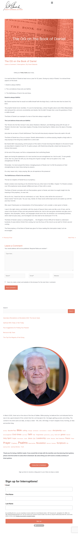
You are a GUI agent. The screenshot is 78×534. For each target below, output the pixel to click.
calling (25, 430)
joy (34, 438)
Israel (25, 438)
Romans (54, 443)
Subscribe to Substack (39, 465)
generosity (47, 434)
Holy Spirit (7, 438)
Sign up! (39, 521)
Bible (19, 430)
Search (5, 308)
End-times (16, 434)
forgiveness (39, 434)
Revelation (41, 443)
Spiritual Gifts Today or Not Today (13, 323)
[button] (52, 2)
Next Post (72, 237)
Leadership (41, 438)
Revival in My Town (9, 332)
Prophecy (14, 443)
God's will (57, 434)
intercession (20, 438)
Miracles (53, 438)
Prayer (7, 442)
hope (14, 438)
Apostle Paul (12, 430)
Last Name (9, 503)
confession (36, 430)
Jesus (30, 438)
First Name (9, 494)
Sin (67, 443)
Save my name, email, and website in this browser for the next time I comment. (31, 282)
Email (8, 485)
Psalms (23, 442)
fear (34, 434)
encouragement (7, 434)
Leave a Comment (10, 64)
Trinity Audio (23, 72)
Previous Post (7, 237)
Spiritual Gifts (6, 447)
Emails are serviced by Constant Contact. (25, 516)
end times (24, 434)
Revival (49, 443)
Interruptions (21, 64)
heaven (68, 434)
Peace (67, 438)
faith (30, 434)
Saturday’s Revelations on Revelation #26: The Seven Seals (21, 318)
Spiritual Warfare (15, 447)
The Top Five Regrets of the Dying (13, 337)
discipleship (57, 430)
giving (52, 434)
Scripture (61, 443)
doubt (64, 430)
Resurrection (31, 443)
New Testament (60, 438)
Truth (22, 447)
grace (63, 434)
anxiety (5, 430)
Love (48, 438)
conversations (43, 430)
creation (49, 430)
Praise (72, 438)
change (30, 430)
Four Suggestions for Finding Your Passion (16, 327)
